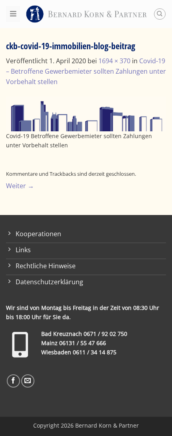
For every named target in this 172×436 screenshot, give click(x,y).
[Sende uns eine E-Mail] (27, 381)
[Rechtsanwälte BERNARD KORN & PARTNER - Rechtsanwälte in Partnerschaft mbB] (86, 14)
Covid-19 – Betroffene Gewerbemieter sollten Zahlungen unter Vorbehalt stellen (86, 71)
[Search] (160, 14)
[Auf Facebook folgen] (13, 381)
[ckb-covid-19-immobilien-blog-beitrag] (86, 113)
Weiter (20, 185)
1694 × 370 (114, 60)
